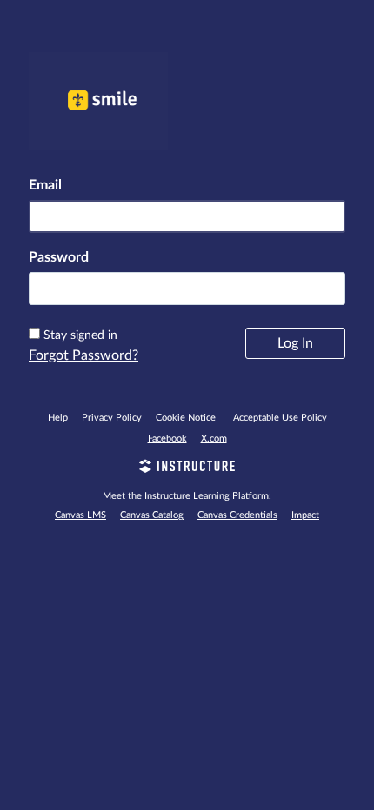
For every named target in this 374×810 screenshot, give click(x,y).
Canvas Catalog (152, 515)
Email (45, 185)
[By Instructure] (187, 468)
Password (59, 257)
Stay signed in (80, 335)
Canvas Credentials (237, 515)
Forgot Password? (83, 355)
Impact (305, 515)
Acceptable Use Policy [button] (280, 417)
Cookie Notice (186, 417)
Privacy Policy (112, 417)
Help (58, 417)
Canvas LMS (80, 515)
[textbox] (187, 288)
